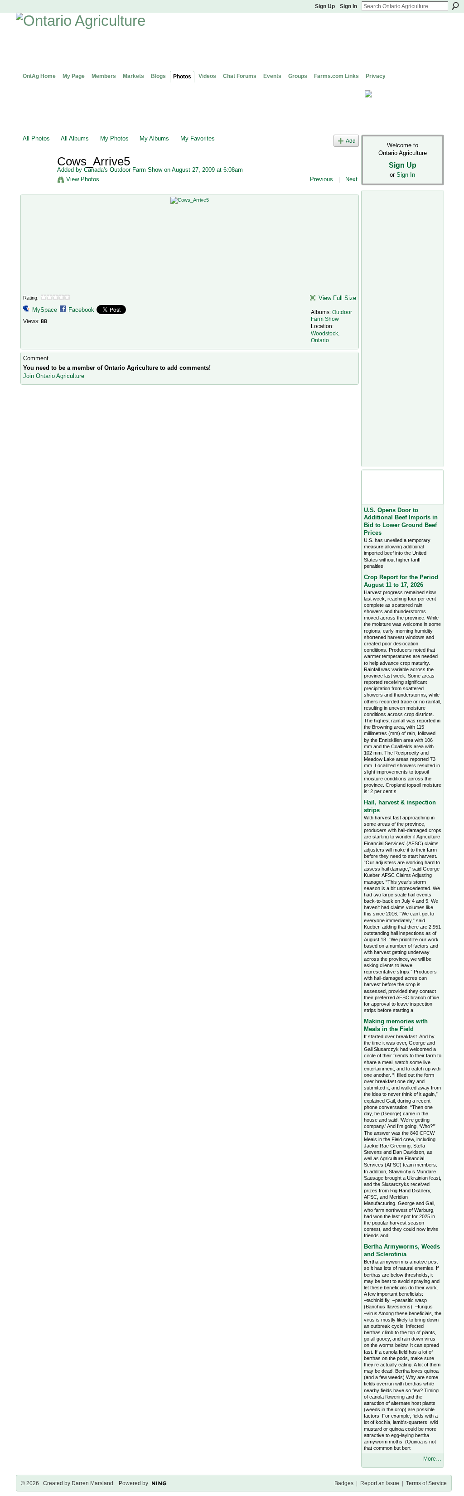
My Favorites (197, 138)
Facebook (81, 309)
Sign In (348, 6)
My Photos (114, 138)
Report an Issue (379, 1483)
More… (432, 1459)
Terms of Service (426, 1483)
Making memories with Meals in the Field (396, 1025)
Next (351, 179)
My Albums (154, 138)
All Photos (36, 138)
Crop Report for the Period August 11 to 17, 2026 (401, 581)
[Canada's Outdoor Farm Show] (37, 180)
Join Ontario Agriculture (53, 376)
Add (351, 141)
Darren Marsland (92, 1483)
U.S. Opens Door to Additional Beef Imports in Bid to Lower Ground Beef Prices (401, 522)
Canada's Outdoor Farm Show (123, 169)
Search (455, 6)
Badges (343, 1483)
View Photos (82, 179)
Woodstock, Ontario (325, 337)
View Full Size (337, 298)
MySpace (44, 309)
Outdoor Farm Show (331, 316)
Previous (321, 179)
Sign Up (325, 6)
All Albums (75, 138)
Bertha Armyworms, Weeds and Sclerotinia (402, 1250)
